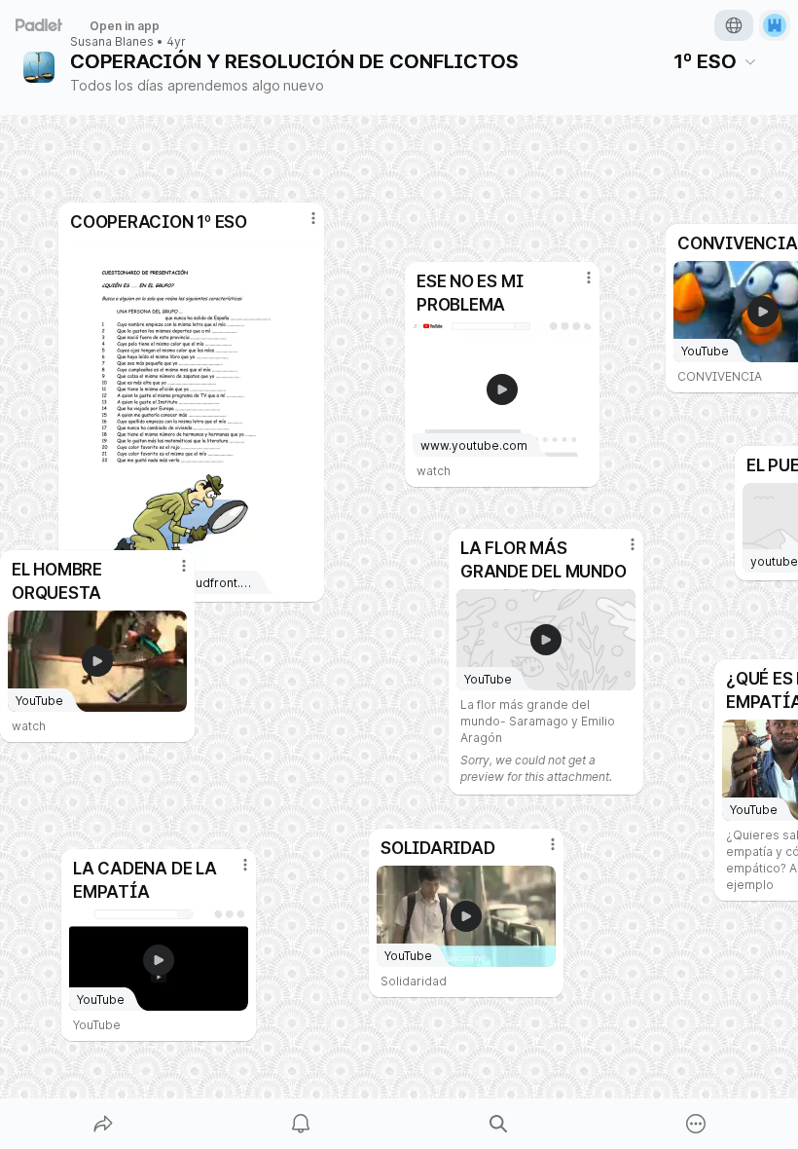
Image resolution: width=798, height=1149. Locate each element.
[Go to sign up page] (774, 25)
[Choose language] (733, 25)
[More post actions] (540, 852)
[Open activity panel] (300, 1123)
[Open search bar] (498, 1123)
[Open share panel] (103, 1123)
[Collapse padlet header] (750, 61)
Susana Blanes (112, 42)
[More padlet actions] (695, 1123)
